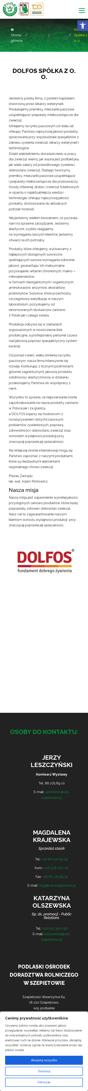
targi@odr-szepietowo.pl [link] (57, 885)
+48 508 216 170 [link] (56, 868)
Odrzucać (44, 1082)
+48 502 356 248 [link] (55, 928)
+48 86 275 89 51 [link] (55, 877)
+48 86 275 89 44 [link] (55, 859)
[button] (82, 10)
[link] (82, 25)
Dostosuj (44, 1071)
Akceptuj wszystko (44, 1060)
